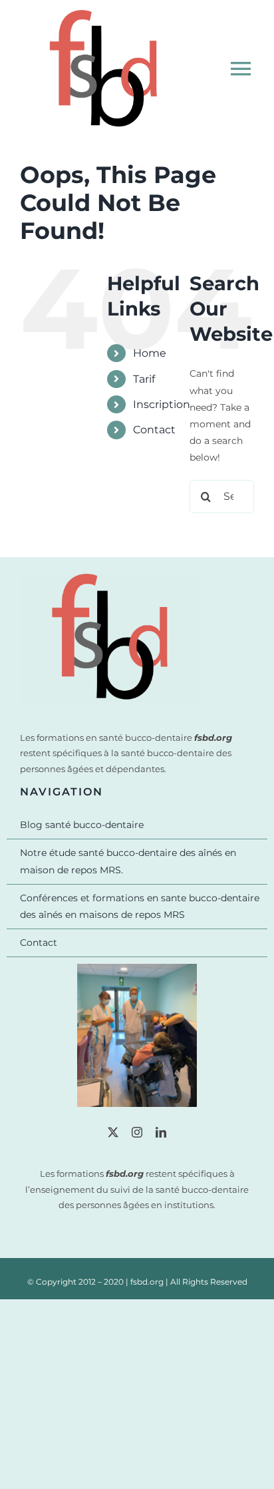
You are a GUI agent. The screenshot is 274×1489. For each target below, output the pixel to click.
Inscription (161, 404)
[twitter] (113, 1132)
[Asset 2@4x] (110, 578)
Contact (154, 429)
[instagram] (137, 1132)
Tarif (144, 379)
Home (149, 353)
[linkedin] (161, 1132)
